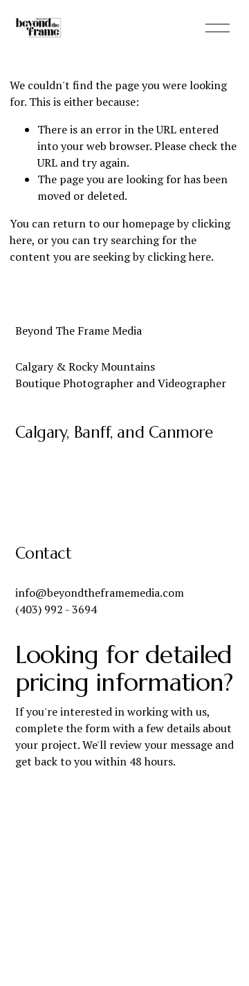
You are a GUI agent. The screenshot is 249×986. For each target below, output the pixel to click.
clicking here (179, 256)
